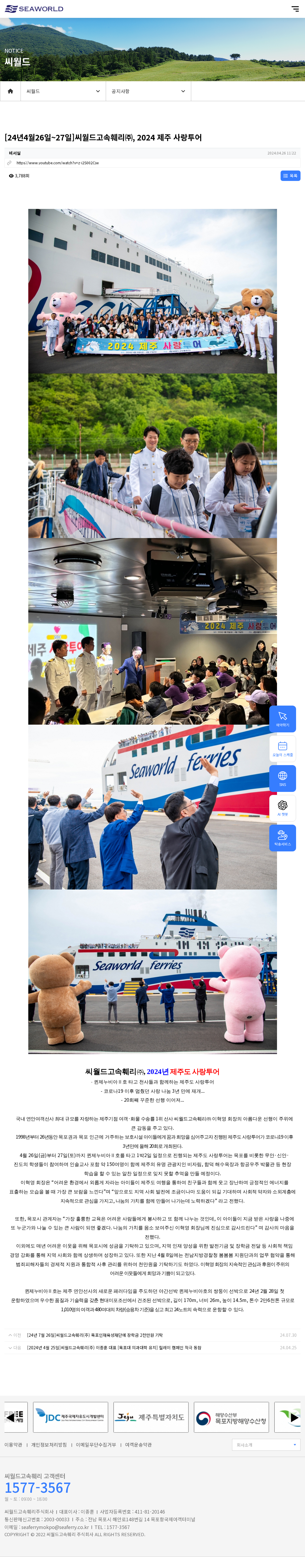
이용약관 (13, 1444)
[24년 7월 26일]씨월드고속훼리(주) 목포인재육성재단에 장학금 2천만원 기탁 (95, 1335)
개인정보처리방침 (49, 1444)
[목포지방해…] (189, 1417)
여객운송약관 (138, 1444)
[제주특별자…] (109, 1417)
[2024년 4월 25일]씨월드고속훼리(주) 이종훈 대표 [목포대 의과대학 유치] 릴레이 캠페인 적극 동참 (114, 1347)
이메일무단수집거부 (96, 1444)
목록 (293, 176)
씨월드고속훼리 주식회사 (70, 1534)
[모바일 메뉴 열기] (295, 9)
